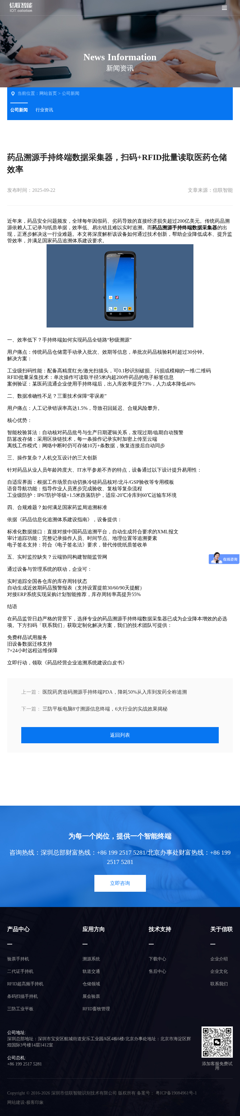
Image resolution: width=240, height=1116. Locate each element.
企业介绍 (219, 959)
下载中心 (157, 959)
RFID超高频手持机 (25, 984)
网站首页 (48, 93)
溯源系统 (91, 959)
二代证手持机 (20, 971)
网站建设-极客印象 (25, 1102)
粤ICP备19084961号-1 (176, 1093)
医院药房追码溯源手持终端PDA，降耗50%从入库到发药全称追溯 (104, 692)
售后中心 (157, 971)
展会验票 (91, 996)
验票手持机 (18, 959)
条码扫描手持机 (22, 996)
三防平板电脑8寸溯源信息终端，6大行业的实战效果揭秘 (94, 708)
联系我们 (219, 984)
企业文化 (219, 971)
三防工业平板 (20, 1009)
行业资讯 (44, 110)
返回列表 (120, 735)
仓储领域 (91, 984)
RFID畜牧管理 (96, 1009)
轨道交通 (91, 971)
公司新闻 (70, 93)
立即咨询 (120, 883)
